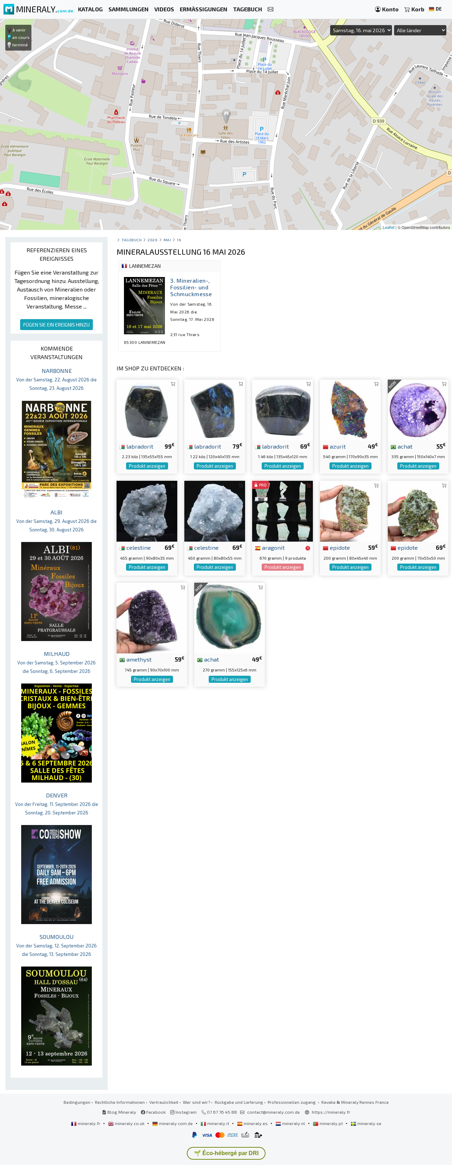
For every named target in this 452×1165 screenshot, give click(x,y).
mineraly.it (218, 1123)
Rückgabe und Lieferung (239, 1102)
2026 (152, 239)
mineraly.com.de (176, 1123)
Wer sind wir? (196, 1102)
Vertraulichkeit (163, 1102)
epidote (339, 547)
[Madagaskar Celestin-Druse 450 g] (214, 510)
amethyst (138, 659)
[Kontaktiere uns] (270, 9)
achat (404, 446)
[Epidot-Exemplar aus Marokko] (350, 510)
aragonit (273, 547)
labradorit (139, 446)
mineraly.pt (331, 1123)
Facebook (155, 1111)
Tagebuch (131, 239)
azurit (337, 446)
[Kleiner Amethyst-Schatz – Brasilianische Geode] (152, 617)
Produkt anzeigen (147, 466)
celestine (138, 547)
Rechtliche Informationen (120, 1102)
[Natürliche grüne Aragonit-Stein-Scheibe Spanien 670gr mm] (282, 510)
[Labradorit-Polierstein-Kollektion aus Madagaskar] (147, 409)
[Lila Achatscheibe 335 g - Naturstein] (418, 409)
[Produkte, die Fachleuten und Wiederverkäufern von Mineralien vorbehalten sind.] (307, 548)
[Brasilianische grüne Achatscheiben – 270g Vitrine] (229, 617)
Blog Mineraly (121, 1111)
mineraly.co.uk (129, 1123)
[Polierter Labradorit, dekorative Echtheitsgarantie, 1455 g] (282, 409)
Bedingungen (77, 1102)
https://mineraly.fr (331, 1111)
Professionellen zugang (292, 1102)
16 (179, 239)
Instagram (185, 1111)
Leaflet (388, 227)
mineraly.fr (89, 1123)
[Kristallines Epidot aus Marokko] (418, 510)
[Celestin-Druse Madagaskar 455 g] (147, 510)
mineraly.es (256, 1123)
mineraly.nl (293, 1123)
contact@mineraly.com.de (273, 1111)
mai (167, 239)
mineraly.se (368, 1123)
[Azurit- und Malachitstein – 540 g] (350, 409)
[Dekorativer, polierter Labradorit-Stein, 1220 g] (214, 409)
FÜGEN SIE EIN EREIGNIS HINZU (56, 325)
